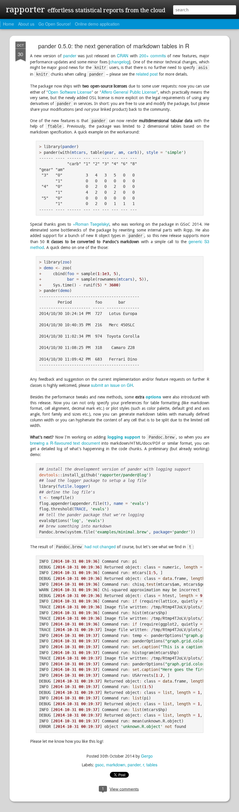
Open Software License (70, 92)
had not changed (100, 546)
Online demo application (97, 24)
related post (147, 74)
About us (26, 24)
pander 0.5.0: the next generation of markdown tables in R (113, 46)
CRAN (122, 55)
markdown (115, 765)
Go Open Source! (54, 24)
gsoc (99, 765)
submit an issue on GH (112, 385)
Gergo (147, 756)
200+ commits (152, 55)
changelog (119, 62)
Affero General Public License (128, 92)
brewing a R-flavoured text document (65, 443)
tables (151, 765)
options (153, 397)
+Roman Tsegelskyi (91, 224)
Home (8, 24)
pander (69, 55)
